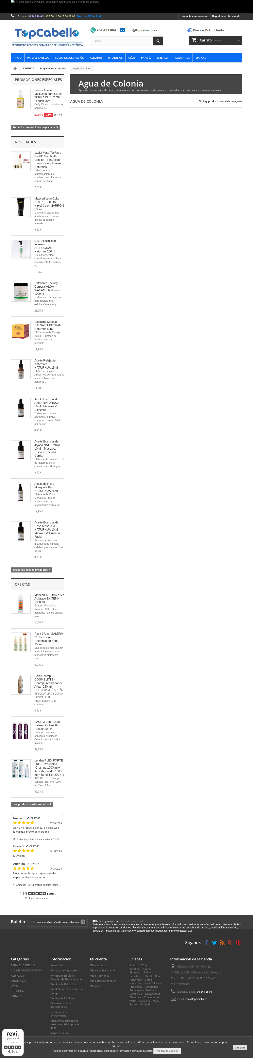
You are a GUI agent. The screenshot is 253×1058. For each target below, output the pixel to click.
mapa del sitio (59, 1033)
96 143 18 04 (35, 16)
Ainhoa (147, 969)
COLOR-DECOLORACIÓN (69, 57)
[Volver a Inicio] (15, 68)
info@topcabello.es (196, 999)
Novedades (25, 142)
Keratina (134, 969)
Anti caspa (135, 990)
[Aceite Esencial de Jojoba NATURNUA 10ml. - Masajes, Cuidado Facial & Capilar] (21, 450)
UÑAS (131, 57)
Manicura (135, 983)
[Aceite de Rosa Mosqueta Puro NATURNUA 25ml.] (21, 492)
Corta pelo (135, 993)
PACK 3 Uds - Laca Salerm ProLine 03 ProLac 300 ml (47, 725)
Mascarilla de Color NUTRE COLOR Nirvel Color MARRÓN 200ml (49, 204)
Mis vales (95, 986)
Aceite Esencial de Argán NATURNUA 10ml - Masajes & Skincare (46, 404)
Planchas (135, 972)
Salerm (133, 965)
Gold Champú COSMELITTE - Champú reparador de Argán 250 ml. (48, 681)
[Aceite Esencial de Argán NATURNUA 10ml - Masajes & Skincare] (21, 408)
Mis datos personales (103, 980)
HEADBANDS (182, 57)
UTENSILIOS (115, 57)
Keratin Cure (153, 976)
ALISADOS (96, 57)
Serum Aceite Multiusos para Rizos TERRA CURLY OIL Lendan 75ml (48, 95)
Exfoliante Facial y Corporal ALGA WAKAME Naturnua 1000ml (47, 288)
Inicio (18, 57)
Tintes (145, 965)
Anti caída (135, 986)
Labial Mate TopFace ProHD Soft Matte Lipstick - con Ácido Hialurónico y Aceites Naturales (47, 159)
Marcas (200, 57)
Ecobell (145, 1004)
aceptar (240, 1047)
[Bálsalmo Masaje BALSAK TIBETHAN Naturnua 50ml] (21, 330)
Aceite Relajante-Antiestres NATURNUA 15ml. (46, 364)
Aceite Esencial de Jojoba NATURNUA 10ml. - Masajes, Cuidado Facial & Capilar (47, 448)
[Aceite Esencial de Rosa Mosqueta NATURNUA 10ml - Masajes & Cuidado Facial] (21, 531)
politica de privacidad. (131, 921)
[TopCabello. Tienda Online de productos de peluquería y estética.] (47, 36)
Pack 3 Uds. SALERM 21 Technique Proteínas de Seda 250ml (48, 639)
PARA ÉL (146, 57)
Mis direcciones (99, 975)
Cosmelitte (151, 986)
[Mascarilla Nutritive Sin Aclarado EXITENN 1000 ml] (21, 604)
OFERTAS (22, 584)
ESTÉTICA (162, 57)
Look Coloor (151, 983)
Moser (156, 1001)
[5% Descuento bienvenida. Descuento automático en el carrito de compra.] (126, 6)
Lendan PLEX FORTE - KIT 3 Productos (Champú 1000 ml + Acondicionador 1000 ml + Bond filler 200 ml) (49, 767)
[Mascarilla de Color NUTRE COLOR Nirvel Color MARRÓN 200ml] (21, 207)
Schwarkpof (152, 993)
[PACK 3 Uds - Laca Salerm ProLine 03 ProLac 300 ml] (21, 730)
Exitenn (148, 972)
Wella (132, 1001)
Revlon (149, 990)
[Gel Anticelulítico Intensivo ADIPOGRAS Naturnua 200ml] (21, 249)
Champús (135, 997)
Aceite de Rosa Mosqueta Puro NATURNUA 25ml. (46, 487)
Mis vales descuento (102, 970)
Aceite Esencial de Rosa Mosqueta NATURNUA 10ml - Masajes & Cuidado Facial (47, 529)
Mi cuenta (98, 959)
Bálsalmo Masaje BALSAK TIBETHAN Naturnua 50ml (47, 325)
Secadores (135, 976)
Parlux (133, 1004)
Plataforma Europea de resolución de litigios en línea (65, 1024)
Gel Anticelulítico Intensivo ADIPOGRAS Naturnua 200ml (45, 246)
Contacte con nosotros (194, 16)
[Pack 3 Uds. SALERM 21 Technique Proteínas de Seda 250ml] (21, 642)
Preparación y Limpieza (53, 68)
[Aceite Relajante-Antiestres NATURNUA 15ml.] (21, 369)
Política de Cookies (62, 998)
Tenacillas (135, 979)
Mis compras (98, 965)
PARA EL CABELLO (38, 57)
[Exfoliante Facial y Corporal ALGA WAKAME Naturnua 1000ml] (21, 292)
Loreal (149, 979)
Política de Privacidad (63, 984)
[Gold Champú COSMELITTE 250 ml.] (21, 685)
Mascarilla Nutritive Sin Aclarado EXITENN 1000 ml (49, 598)
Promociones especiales (38, 79)
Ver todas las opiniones (37, 898)
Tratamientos (152, 997)
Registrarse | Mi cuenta (226, 16)
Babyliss (144, 1001)
